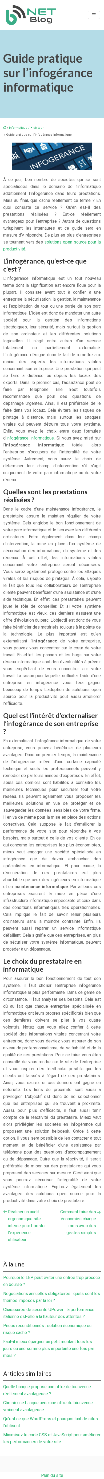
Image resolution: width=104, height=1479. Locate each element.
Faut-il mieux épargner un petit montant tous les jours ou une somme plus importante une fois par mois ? (48, 1348)
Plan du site (52, 1475)
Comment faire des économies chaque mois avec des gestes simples (78, 1222)
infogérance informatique (30, 438)
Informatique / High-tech (26, 128)
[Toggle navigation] (94, 15)
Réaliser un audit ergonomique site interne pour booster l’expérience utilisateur (27, 1225)
